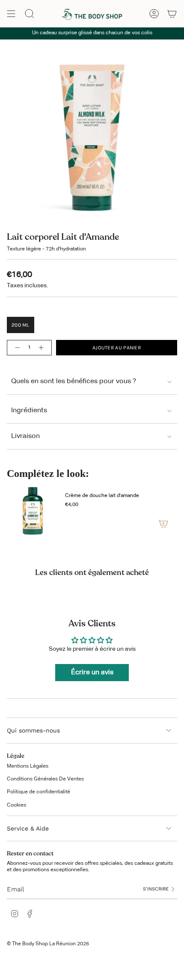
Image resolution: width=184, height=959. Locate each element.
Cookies (16, 805)
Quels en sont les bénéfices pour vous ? (73, 381)
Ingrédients (29, 410)
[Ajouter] (163, 523)
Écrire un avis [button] (92, 672)
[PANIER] (172, 14)
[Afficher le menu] (11, 14)
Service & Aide (28, 828)
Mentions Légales (27, 766)
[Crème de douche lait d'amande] (32, 511)
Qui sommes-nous (33, 730)
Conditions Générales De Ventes (45, 779)
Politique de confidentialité (38, 792)
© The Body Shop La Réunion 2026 (48, 944)
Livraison (25, 436)
